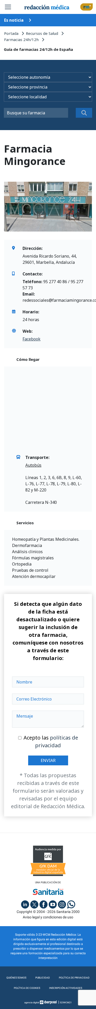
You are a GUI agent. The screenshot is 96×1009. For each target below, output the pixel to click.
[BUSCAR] (84, 113)
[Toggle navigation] (8, 7)
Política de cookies (27, 988)
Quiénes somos (16, 977)
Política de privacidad (74, 977)
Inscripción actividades (65, 988)
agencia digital (31, 1002)
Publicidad (42, 977)
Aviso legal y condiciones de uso (48, 917)
